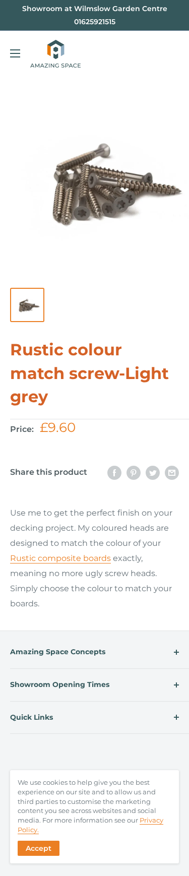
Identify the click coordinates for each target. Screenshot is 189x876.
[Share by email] (172, 472)
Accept (38, 848)
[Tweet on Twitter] (153, 472)
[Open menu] (15, 53)
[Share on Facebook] (114, 472)
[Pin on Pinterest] (134, 472)
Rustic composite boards (60, 558)
